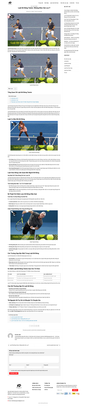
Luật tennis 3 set (14, 100)
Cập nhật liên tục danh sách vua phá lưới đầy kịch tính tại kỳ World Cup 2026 (71, 47)
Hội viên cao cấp (64, 2)
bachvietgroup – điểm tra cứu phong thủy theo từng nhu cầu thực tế (71, 38)
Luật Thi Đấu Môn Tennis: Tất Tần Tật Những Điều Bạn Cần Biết (24, 320)
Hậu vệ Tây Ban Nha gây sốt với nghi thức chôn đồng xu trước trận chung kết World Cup (71, 30)
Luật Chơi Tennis (34, 6)
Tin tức (77, 2)
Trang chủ (40, 2)
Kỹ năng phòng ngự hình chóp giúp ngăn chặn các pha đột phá (71, 51)
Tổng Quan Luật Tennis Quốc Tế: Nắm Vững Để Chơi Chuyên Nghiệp (25, 101)
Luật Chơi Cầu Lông (68, 68)
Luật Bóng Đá (67, 65)
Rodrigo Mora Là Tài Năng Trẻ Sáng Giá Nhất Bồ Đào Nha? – (71, 34)
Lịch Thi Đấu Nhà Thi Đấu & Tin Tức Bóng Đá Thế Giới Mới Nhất (71, 16)
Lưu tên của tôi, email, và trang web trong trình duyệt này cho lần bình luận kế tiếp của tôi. (29, 370)
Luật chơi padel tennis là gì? (17, 317)
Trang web (46, 365)
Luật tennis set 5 (14, 98)
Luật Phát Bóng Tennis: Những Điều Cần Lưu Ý (20, 318)
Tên (10, 365)
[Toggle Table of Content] (14, 89)
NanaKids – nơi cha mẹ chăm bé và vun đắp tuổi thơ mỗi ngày (71, 42)
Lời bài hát (72, 2)
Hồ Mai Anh (40, 11)
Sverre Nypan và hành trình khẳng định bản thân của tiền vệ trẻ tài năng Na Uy (71, 12)
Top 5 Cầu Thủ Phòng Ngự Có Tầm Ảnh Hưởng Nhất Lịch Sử (71, 20)
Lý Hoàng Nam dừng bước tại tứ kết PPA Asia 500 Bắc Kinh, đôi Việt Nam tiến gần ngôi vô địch (71, 25)
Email (27, 365)
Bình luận (11, 354)
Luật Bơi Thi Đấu (67, 63)
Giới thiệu (46, 2)
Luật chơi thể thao (54, 2)
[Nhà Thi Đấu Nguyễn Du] (12, 3)
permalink (43, 330)
